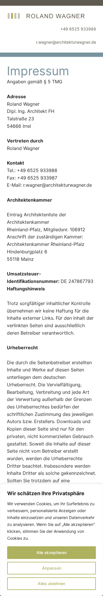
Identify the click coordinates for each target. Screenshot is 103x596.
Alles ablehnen (51, 583)
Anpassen (51, 568)
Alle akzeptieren (51, 552)
